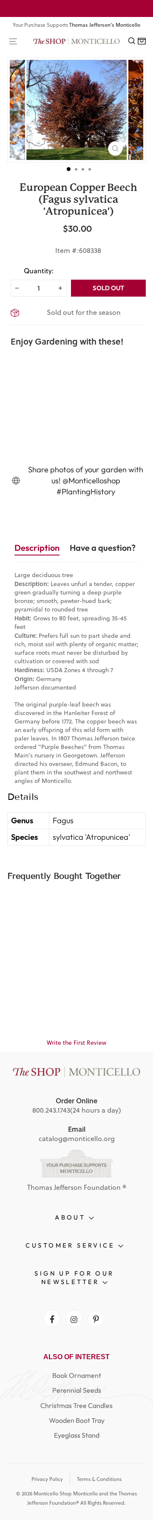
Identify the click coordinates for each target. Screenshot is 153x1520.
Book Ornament (76, 1375)
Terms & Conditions (99, 1479)
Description (37, 547)
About (72, 1217)
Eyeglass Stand (76, 1435)
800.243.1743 (51, 1110)
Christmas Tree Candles (76, 1405)
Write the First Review (76, 1042)
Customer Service (72, 1245)
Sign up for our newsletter (74, 1277)
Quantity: (39, 270)
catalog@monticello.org (77, 1138)
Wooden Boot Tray (77, 1420)
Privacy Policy (47, 1479)
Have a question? (103, 547)
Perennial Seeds (76, 1390)
